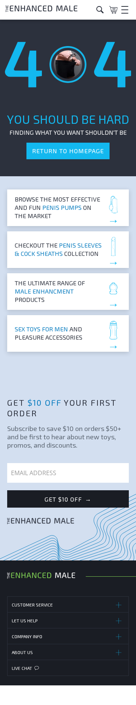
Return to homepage (68, 150)
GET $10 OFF (68, 499)
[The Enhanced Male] (48, 9)
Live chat (22, 668)
